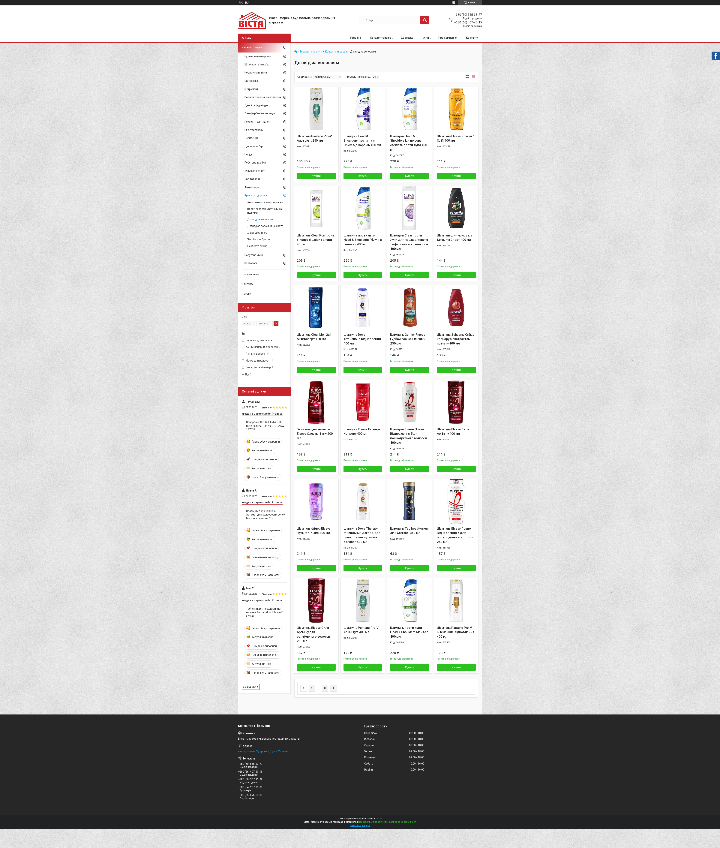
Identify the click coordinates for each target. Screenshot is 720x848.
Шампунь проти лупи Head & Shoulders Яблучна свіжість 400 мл (363, 239)
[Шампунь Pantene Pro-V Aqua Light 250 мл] (316, 109)
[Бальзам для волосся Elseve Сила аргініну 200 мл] (316, 402)
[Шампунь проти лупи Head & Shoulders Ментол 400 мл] (409, 600)
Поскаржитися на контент (372, 822)
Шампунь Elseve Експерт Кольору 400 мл (362, 431)
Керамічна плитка (255, 72)
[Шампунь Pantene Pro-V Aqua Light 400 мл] (363, 600)
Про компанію (447, 37)
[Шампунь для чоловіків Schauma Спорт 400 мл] (456, 208)
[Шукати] (424, 20)
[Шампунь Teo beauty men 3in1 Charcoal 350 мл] (409, 501)
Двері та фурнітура (256, 105)
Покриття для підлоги (257, 121)
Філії (426, 37)
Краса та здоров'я (336, 51)
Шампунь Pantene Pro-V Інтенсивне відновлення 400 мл (455, 632)
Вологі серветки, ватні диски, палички (265, 210)
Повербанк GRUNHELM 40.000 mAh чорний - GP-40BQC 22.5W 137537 (265, 426)
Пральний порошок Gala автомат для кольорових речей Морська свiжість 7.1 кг (265, 515)
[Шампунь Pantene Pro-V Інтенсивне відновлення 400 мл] (456, 600)
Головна (355, 37)
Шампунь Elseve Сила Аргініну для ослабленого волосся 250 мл (313, 634)
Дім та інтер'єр (253, 146)
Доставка (406, 37)
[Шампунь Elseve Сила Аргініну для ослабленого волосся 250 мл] (316, 600)
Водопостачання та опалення (262, 97)
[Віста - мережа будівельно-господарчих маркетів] (252, 20)
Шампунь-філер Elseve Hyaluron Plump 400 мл (314, 531)
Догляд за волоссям (260, 219)
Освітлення (251, 138)
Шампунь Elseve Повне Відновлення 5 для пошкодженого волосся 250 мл (455, 535)
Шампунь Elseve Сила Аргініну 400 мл (453, 431)
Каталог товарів (380, 37)
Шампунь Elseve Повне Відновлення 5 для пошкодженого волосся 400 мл (408, 435)
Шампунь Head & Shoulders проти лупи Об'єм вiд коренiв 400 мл (362, 140)
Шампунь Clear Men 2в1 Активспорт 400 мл (314, 337)
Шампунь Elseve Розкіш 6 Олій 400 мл (455, 138)
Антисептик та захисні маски (265, 202)
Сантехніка (251, 80)
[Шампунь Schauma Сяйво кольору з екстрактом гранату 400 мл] (456, 307)
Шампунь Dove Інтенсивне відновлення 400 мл (362, 339)
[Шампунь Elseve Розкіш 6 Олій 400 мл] (456, 109)
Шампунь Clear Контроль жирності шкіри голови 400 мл (315, 239)
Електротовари (253, 129)
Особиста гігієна (257, 246)
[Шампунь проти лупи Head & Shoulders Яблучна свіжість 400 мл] (363, 208)
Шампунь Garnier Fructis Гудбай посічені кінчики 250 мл (407, 339)
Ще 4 (248, 374)
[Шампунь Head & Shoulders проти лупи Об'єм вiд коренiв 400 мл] (363, 109)
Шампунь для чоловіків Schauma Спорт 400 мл (454, 237)
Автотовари (252, 187)
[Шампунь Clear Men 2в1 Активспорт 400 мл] (316, 307)
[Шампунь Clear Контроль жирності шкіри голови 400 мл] (316, 208)
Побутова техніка (255, 162)
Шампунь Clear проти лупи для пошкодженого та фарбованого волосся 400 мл (409, 242)
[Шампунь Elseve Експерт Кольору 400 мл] (363, 402)
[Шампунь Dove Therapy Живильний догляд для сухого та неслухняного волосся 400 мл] (363, 501)
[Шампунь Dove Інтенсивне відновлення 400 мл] (363, 307)
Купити (316, 175)
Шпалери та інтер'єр (256, 64)
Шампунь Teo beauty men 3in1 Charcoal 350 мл (409, 531)
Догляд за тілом (257, 232)
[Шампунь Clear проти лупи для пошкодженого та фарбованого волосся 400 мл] (409, 208)
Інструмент (251, 89)
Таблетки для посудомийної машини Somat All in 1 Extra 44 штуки (264, 612)
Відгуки (246, 293)
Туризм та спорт (254, 170)
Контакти (472, 37)
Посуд (248, 154)
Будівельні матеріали (257, 56)
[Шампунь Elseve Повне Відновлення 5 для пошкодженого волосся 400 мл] (409, 402)
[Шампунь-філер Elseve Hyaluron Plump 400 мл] (316, 501)
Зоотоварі (250, 263)
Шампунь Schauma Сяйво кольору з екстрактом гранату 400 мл (456, 339)
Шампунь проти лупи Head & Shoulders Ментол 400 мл (409, 632)
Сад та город (252, 178)
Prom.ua (378, 818)
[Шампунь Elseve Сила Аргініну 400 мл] (456, 402)
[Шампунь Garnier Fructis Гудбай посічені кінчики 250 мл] (409, 307)
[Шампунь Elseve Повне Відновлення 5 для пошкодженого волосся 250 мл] (456, 501)
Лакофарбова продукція (259, 113)
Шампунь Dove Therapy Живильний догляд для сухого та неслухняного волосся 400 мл (362, 535)
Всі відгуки (249, 686)
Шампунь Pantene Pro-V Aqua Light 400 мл (361, 630)
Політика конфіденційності (402, 822)
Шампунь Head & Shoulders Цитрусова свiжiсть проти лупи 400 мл (408, 142)
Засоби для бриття (259, 239)
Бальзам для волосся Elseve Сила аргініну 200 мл (315, 433)
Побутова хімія (253, 255)
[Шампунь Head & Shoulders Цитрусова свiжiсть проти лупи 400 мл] (409, 109)
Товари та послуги (311, 51)
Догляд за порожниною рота (265, 225)
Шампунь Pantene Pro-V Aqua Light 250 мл (314, 138)
